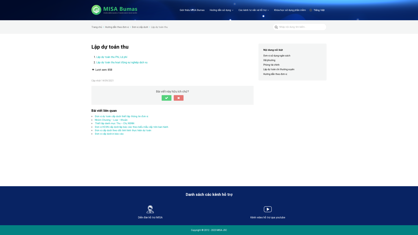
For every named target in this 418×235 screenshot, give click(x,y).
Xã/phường (269, 60)
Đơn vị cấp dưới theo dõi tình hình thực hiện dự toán (123, 130)
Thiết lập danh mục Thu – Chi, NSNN (114, 123)
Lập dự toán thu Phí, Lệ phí (111, 57)
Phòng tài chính (271, 64)
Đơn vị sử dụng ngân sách (276, 55)
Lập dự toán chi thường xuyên (278, 69)
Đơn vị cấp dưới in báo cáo (109, 133)
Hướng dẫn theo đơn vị (275, 74)
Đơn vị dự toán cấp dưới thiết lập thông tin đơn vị (121, 116)
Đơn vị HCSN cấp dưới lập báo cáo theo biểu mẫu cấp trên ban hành (131, 126)
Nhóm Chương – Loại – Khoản (111, 119)
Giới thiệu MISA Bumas (192, 10)
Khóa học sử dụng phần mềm (290, 10)
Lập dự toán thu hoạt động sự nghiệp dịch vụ (121, 62)
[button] (166, 98)
